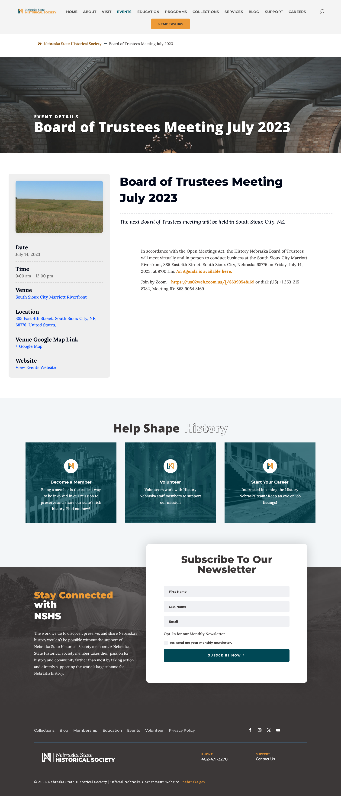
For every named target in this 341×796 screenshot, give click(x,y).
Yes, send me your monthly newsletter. (200, 642)
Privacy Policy (182, 730)
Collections (44, 730)
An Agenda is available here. (204, 271)
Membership (85, 730)
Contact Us (265, 759)
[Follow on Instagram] (259, 730)
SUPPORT (263, 754)
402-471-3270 (214, 759)
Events (133, 730)
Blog (64, 730)
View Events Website (36, 367)
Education (112, 730)
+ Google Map (29, 346)
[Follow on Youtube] (278, 730)
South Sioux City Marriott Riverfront (51, 297)
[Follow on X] (269, 730)
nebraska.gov (194, 782)
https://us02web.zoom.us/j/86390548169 (212, 282)
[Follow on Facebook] (250, 730)
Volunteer (154, 730)
